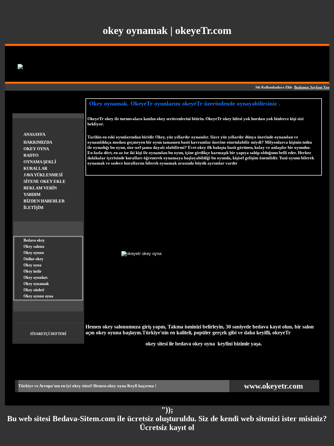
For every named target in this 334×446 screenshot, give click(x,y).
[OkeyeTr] (20, 66)
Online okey (33, 259)
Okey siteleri (33, 290)
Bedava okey (34, 240)
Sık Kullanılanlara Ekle (273, 87)
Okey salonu (33, 246)
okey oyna (116, 385)
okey (76, 385)
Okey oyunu (33, 252)
